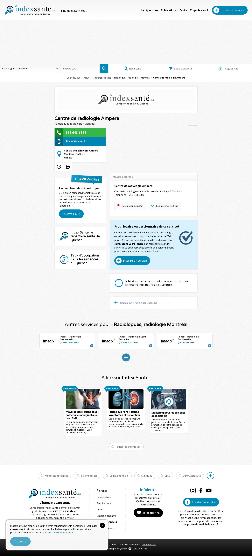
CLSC (167, 475)
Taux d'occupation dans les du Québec (85, 259)
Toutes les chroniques (128, 446)
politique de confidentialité (57, 532)
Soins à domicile (119, 475)
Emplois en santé (107, 515)
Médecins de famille (56, 475)
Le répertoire (149, 10)
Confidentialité (149, 544)
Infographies (230, 68)
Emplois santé (199, 10)
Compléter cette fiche (167, 205)
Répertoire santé (102, 77)
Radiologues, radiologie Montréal (138, 302)
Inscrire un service (232, 10)
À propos (102, 490)
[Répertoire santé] (210, 475)
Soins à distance (183, 68)
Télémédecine (89, 475)
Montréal (145, 77)
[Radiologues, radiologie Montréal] (126, 357)
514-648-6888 (75, 132)
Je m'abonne (151, 513)
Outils (183, 10)
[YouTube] (209, 490)
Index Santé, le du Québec (85, 236)
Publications (169, 10)
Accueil (87, 77)
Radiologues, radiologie (126, 77)
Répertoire (135, 68)
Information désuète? (133, 205)
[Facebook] (201, 490)
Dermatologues (192, 475)
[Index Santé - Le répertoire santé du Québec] (29, 10)
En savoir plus (71, 214)
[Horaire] (59, 166)
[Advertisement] (126, 42)
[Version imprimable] (67, 166)
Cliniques (146, 475)
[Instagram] (193, 490)
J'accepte (20, 541)
